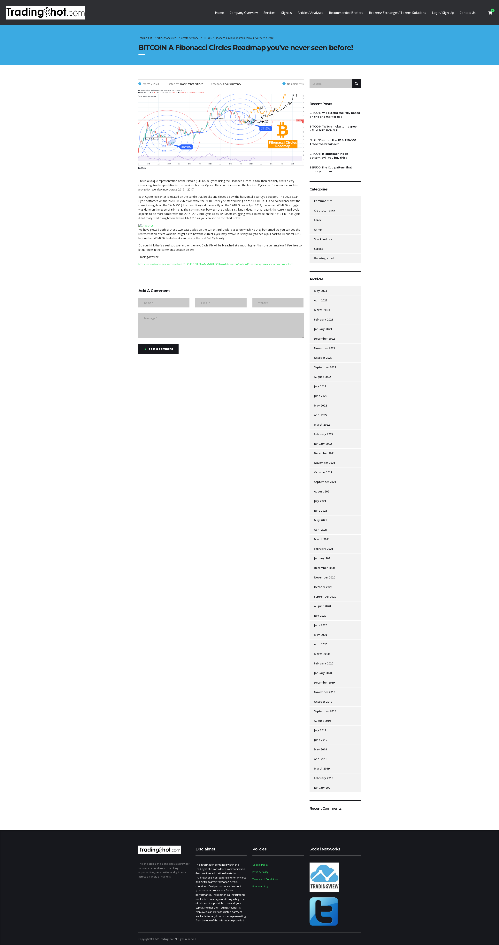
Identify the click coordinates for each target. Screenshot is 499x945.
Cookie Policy (260, 864)
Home (219, 13)
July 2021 (320, 501)
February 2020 (323, 663)
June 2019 (320, 740)
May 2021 (320, 520)
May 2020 (320, 635)
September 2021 (325, 482)
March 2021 (322, 539)
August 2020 (322, 606)
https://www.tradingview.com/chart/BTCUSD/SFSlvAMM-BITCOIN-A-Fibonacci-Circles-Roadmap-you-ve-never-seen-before (215, 264)
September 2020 (325, 596)
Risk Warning (260, 886)
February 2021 (323, 549)
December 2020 (324, 568)
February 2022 (323, 434)
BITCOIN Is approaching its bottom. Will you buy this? (329, 155)
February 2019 (323, 778)
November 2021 (324, 463)
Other (318, 229)
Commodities (323, 201)
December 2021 (324, 453)
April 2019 (320, 759)
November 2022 (324, 348)
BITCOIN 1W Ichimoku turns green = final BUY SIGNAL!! (334, 128)
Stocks (318, 249)
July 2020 (320, 615)
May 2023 (320, 291)
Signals (286, 13)
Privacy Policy (260, 872)
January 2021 (323, 558)
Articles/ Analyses (310, 13)
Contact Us (468, 13)
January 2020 (323, 673)
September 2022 (325, 367)
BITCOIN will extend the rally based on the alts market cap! (335, 115)
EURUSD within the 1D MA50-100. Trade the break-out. (333, 142)
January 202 (322, 787)
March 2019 (322, 768)
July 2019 (320, 730)
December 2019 (324, 682)
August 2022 (322, 377)
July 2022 (320, 386)
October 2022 (323, 358)
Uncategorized (324, 258)
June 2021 (320, 510)
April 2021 (320, 529)
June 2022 (320, 396)
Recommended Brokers (346, 13)
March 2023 (322, 310)
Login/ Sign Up (443, 13)
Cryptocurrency (324, 210)
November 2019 (324, 692)
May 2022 (320, 405)
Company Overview (244, 13)
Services (269, 13)
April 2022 (320, 415)
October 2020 (323, 587)
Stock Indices (323, 239)
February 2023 (323, 319)
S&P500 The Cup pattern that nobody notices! (331, 169)
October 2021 (323, 472)
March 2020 (322, 654)
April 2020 (320, 644)
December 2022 (324, 338)
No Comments (295, 84)
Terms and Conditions (265, 879)
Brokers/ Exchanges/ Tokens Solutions (397, 13)
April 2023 (320, 300)
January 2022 (323, 443)
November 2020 (324, 577)
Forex (317, 220)
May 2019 (320, 749)
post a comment (161, 349)
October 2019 (323, 701)
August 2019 (322, 721)
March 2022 (322, 424)
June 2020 (320, 625)
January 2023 (323, 329)
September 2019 (325, 711)
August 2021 (322, 491)
